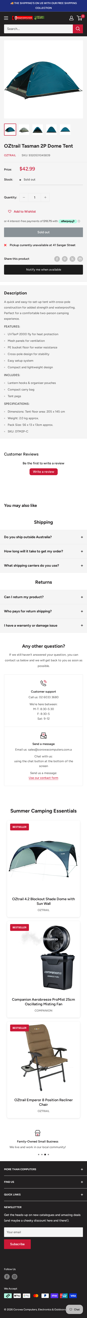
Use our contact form (43, 778)
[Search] (78, 28)
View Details (43, 863)
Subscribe (17, 1244)
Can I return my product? (24, 597)
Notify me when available (43, 269)
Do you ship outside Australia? (28, 537)
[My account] (71, 18)
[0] (79, 18)
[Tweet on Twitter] (72, 259)
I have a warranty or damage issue (30, 625)
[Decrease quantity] (24, 197)
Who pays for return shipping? (28, 611)
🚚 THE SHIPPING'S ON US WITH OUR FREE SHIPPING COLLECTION (43, 5)
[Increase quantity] (45, 197)
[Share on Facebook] (57, 259)
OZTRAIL (10, 155)
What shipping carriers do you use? (31, 565)
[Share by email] (80, 259)
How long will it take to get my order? (33, 551)
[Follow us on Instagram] (14, 1276)
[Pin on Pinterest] (65, 259)
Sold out (43, 232)
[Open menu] (6, 18)
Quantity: (10, 197)
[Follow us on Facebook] (7, 1276)
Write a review (43, 472)
